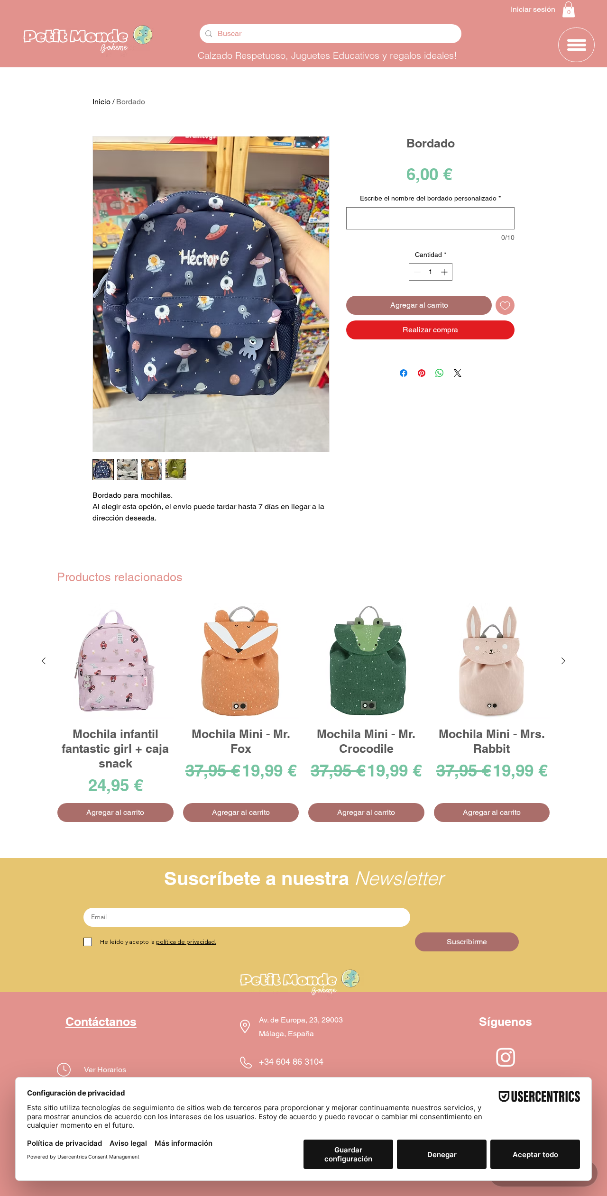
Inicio (101, 101)
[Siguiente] (563, 660)
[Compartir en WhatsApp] (439, 373)
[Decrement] (416, 272)
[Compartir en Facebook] (403, 373)
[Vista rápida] (115, 661)
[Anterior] (43, 660)
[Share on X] (457, 373)
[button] (568, 9)
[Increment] (445, 272)
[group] (303, 712)
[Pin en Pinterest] (421, 373)
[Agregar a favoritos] (505, 305)
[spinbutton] (430, 272)
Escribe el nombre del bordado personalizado (430, 198)
